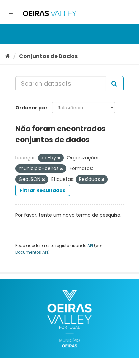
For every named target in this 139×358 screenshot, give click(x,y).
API (90, 245)
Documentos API (31, 252)
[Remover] (58, 158)
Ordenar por (31, 107)
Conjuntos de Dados (48, 56)
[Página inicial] (7, 56)
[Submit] (115, 83)
